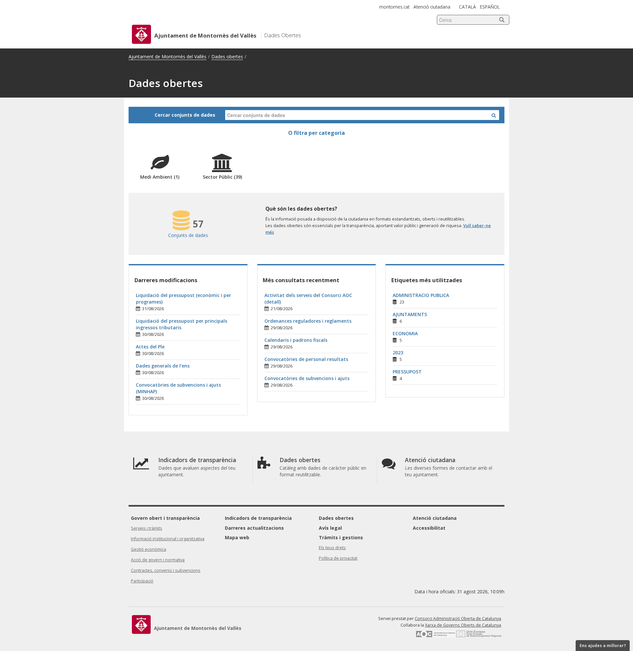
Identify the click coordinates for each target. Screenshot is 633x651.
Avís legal (330, 528)
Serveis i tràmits (146, 528)
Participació (142, 581)
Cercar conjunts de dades (185, 115)
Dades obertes (227, 56)
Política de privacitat (338, 558)
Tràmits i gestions (341, 537)
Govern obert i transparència (165, 518)
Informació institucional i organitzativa (167, 539)
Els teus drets (332, 547)
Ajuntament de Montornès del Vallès (167, 56)
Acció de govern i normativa (158, 560)
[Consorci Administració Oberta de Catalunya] (435, 636)
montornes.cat (394, 7)
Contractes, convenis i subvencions (165, 570)
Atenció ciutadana (431, 7)
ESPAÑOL (490, 7)
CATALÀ (467, 7)
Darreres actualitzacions (254, 528)
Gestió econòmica (148, 549)
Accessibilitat (429, 528)
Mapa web (237, 537)
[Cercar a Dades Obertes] (494, 115)
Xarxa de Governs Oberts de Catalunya (463, 625)
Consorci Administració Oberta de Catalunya (458, 618)
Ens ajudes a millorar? (603, 645)
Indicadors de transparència (258, 518)
